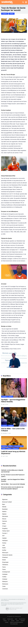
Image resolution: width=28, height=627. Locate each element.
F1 (8, 620)
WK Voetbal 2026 (14, 623)
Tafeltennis (5, 564)
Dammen (4, 521)
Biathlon (4, 511)
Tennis (3, 448)
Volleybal (11, 425)
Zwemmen (5, 588)
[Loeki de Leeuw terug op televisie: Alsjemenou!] (14, 442)
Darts (16, 618)
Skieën (4, 559)
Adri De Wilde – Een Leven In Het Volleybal (13, 484)
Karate (4, 547)
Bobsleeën (5, 516)
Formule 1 (4, 446)
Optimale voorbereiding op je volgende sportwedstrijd (12, 471)
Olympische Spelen (18, 446)
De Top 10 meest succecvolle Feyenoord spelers (12, 475)
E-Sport (4, 526)
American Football (7, 502)
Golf (3, 535)
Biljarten (4, 514)
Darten (4, 523)
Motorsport (5, 552)
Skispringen (5, 562)
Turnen (4, 569)
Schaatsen (5, 557)
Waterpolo (5, 581)
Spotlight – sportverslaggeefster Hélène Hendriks (12, 480)
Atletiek (4, 506)
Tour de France (22, 618)
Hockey (11, 13)
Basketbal (4, 509)
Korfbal (4, 550)
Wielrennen (15, 448)
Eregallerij (5, 13)
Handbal (4, 538)
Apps (3, 504)
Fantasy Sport (5, 531)
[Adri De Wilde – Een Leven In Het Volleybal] (14, 417)
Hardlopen (5, 540)
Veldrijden (4, 574)
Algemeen (5, 499)
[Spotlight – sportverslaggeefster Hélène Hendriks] (14, 388)
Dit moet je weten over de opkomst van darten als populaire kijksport (12, 487)
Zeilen (4, 586)
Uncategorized (6, 572)
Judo (3, 545)
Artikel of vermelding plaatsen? (16, 622)
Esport (4, 618)
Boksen (4, 519)
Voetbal (9, 448)
